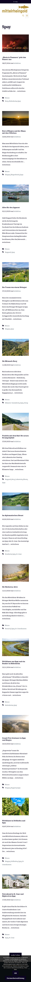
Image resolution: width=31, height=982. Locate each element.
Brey (6, 101)
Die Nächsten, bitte (10, 587)
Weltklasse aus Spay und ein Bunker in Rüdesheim (13, 663)
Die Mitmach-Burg (9, 361)
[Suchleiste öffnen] (23, 15)
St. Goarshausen (20, 628)
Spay (19, 101)
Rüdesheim (13, 101)
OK (15, 973)
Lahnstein (19, 479)
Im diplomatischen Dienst (12, 515)
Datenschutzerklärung (15, 978)
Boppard (8, 252)
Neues (7, 97)
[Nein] (29, 969)
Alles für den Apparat (11, 207)
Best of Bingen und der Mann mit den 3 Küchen (14, 132)
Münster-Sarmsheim (12, 402)
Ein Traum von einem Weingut (14, 287)
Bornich (8, 628)
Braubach (8, 554)
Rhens (25, 479)
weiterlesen (21, 91)
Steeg (26, 402)
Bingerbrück (15, 174)
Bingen (7, 174)
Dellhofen (14, 861)
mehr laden (15, 955)
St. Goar (19, 554)
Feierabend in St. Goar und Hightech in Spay (13, 895)
